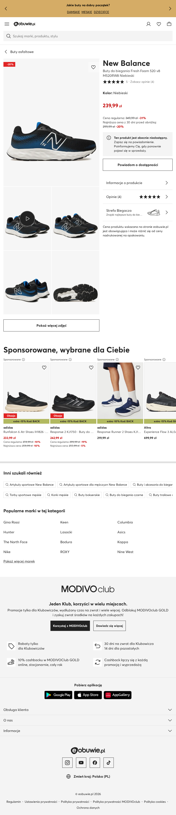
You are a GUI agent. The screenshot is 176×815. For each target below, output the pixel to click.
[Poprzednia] (6, 8)
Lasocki (66, 532)
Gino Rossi (11, 522)
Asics (121, 532)
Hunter (8, 532)
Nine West (125, 552)
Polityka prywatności (75, 802)
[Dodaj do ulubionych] (93, 67)
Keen (64, 522)
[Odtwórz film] (27, 218)
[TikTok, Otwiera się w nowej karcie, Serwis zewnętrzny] (108, 763)
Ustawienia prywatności (41, 802)
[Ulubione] (159, 24)
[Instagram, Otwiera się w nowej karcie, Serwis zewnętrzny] (67, 763)
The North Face (15, 542)
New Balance (126, 63)
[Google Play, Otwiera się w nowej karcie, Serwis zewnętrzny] (58, 695)
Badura (66, 542)
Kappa (122, 542)
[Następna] (170, 8)
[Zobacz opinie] (166, 197)
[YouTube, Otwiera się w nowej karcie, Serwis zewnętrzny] (81, 763)
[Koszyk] (169, 24)
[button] (51, 122)
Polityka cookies (155, 802)
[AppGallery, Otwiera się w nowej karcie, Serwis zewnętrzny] (118, 695)
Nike (7, 552)
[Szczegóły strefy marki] (166, 212)
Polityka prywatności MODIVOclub (116, 802)
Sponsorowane (12, 359)
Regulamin (13, 802)
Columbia (125, 522)
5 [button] (128, 82)
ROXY (65, 552)
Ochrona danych (88, 808)
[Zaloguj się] (148, 24)
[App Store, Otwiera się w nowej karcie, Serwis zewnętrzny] (88, 695)
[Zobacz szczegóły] (166, 183)
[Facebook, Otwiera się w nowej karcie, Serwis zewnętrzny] (95, 763)
